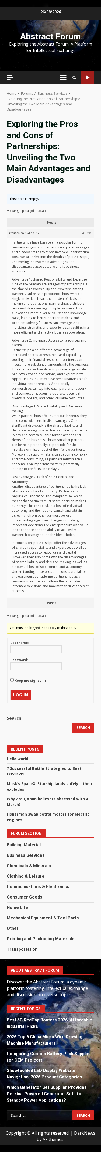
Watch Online (87, 77)
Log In (20, 695)
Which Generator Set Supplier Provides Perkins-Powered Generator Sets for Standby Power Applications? (47, 1094)
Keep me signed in (30, 680)
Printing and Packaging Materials (40, 938)
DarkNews (84, 1133)
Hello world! (18, 758)
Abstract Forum (50, 36)
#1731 (87, 233)
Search (14, 718)
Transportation (22, 949)
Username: (19, 643)
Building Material (24, 844)
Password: (19, 660)
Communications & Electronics (38, 886)
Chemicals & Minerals (29, 865)
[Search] (74, 78)
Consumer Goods (24, 897)
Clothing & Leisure (25, 876)
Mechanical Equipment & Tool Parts (43, 917)
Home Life (17, 907)
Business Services (26, 855)
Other (13, 928)
